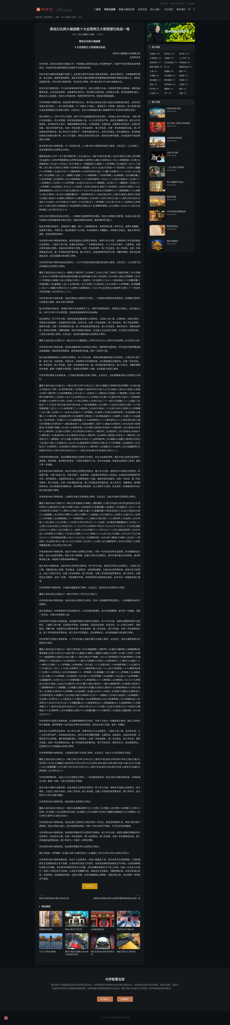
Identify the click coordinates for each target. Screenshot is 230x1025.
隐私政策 (191, 3)
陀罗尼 (169, 54)
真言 (153, 84)
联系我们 (181, 9)
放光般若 (155, 80)
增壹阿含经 (185, 67)
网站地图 (126, 1017)
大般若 (155, 54)
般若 (182, 71)
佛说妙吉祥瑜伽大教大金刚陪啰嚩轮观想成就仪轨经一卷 (117, 898)
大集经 (183, 80)
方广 (167, 93)
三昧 (153, 71)
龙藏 (57, 17)
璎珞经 (168, 89)
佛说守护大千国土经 (125, 929)
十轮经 (154, 93)
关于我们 (168, 9)
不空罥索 (170, 75)
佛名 (182, 89)
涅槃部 (169, 71)
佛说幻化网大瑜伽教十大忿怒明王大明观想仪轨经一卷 (90, 29)
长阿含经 (169, 84)
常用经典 (164, 3)
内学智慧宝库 (44, 9)
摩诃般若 (169, 80)
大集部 (169, 58)
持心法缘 (154, 9)
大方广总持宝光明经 (47, 951)
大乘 (182, 93)
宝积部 (183, 75)
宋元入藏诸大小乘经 (68, 17)
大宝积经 (155, 58)
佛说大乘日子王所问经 (126, 951)
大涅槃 (154, 75)
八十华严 (184, 58)
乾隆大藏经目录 (127, 9)
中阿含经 (184, 62)
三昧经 (183, 84)
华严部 (154, 89)
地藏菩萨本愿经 (45, 929)
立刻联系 (125, 999)
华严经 (184, 54)
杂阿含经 (155, 62)
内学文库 (142, 9)
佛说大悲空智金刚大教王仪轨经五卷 (54, 898)
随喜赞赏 (89, 886)
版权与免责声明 (177, 3)
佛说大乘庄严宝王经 (73, 929)
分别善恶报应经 (97, 929)
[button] (192, 32)
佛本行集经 (156, 67)
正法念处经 (170, 62)
